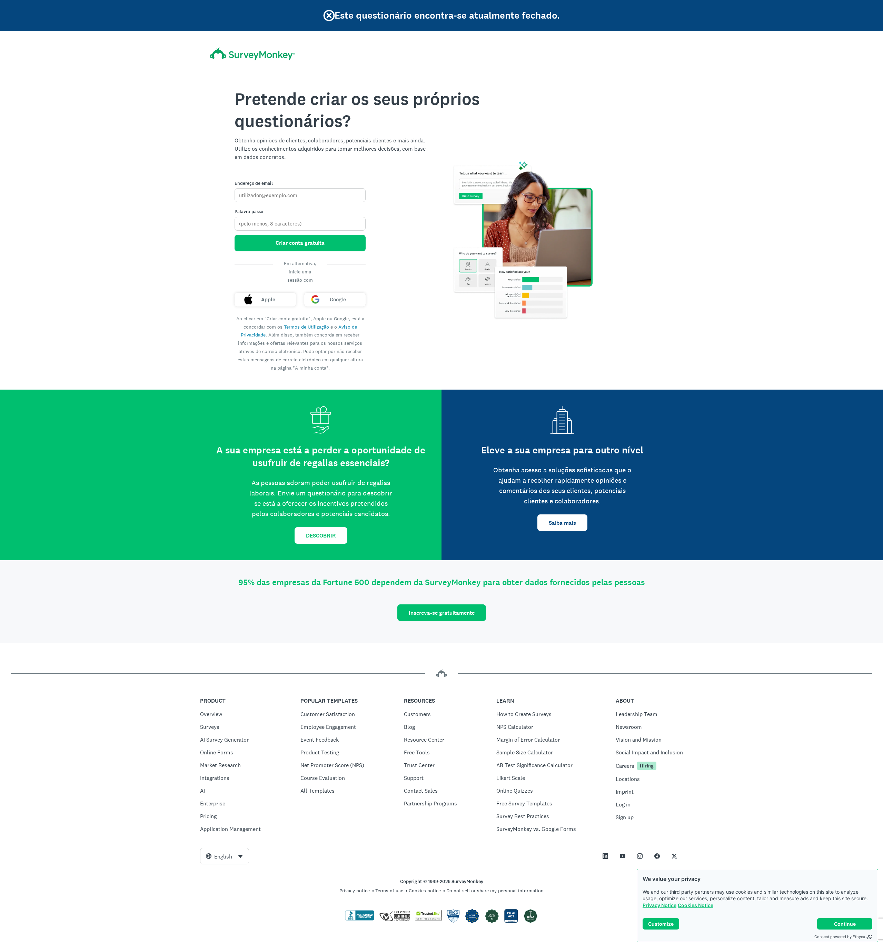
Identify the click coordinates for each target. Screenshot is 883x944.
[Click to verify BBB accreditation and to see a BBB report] (359, 919)
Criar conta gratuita (300, 243)
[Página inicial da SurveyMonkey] (252, 54)
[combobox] (224, 856)
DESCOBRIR (321, 535)
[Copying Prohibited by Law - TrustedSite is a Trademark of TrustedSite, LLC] (428, 919)
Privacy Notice (659, 905)
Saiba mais (562, 522)
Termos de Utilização (306, 327)
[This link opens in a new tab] (605, 856)
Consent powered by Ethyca (839, 936)
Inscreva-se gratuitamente (442, 612)
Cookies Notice (695, 905)
